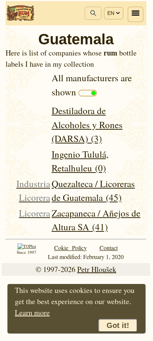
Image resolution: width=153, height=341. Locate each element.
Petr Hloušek (96, 269)
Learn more (32, 312)
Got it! (118, 325)
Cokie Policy (70, 248)
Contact (109, 248)
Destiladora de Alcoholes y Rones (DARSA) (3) (87, 124)
